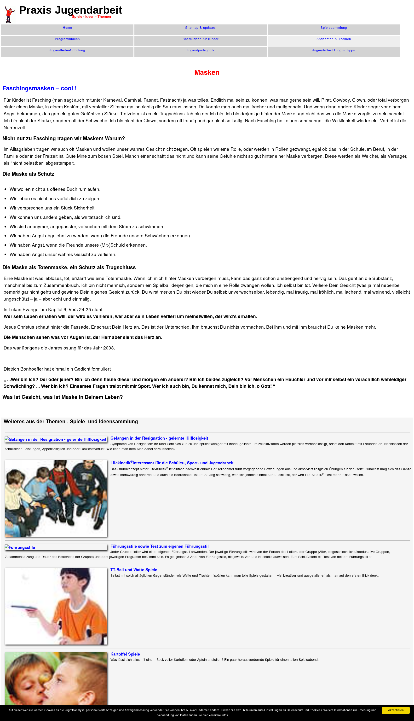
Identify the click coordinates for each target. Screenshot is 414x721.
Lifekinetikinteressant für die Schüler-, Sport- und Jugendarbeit (172, 462)
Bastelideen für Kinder (200, 38)
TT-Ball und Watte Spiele (133, 569)
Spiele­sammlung (334, 27)
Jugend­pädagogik (200, 50)
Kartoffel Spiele (125, 654)
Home (67, 27)
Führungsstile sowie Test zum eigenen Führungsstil (159, 546)
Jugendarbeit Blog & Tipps (333, 50)
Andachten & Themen (333, 38)
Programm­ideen (67, 38)
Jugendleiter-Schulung (67, 50)
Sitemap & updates (200, 27)
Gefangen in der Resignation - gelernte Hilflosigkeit (159, 438)
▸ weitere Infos (218, 715)
